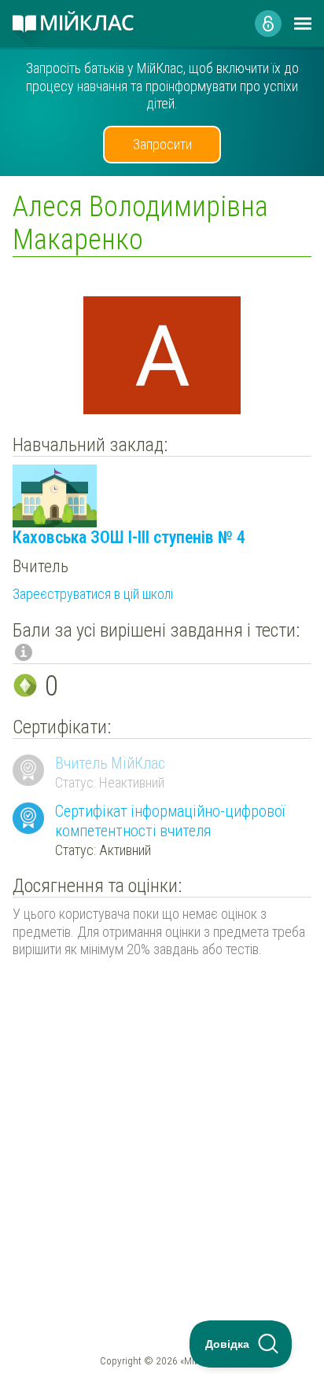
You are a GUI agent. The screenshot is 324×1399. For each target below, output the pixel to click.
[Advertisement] (162, 1107)
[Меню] (303, 23)
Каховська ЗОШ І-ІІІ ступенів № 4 (129, 537)
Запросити (162, 144)
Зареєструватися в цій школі (93, 594)
